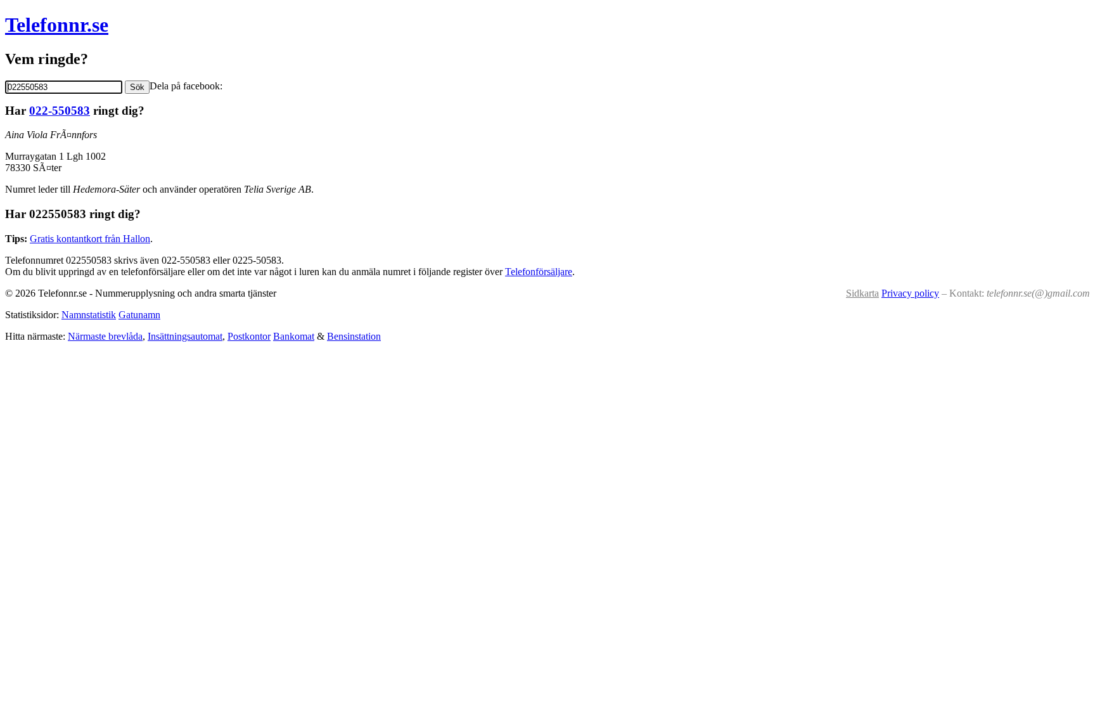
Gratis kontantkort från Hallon (90, 238)
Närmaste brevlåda (105, 336)
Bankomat (293, 336)
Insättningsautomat (185, 336)
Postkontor (249, 336)
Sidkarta (862, 293)
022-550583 (59, 110)
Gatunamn (139, 314)
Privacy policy (910, 293)
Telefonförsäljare (538, 271)
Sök (137, 87)
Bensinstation (354, 336)
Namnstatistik (88, 314)
